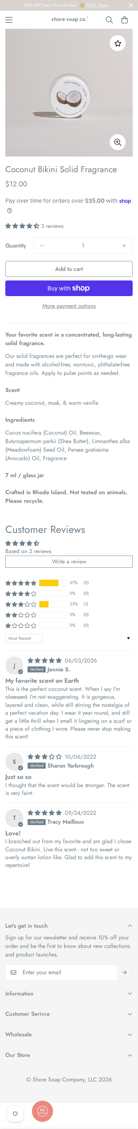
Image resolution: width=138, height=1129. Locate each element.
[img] (45, 660)
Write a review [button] (69, 561)
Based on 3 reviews (28, 551)
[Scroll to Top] (125, 1091)
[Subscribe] (125, 972)
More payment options (69, 306)
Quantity (15, 245)
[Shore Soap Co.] (69, 20)
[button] (124, 20)
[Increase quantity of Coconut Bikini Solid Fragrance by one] (124, 245)
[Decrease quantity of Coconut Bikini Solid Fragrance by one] (42, 245)
